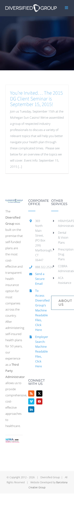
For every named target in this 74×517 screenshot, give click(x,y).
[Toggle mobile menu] (67, 8)
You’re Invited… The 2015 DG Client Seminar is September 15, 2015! (36, 98)
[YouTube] (39, 401)
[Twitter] (39, 393)
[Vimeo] (31, 401)
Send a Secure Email (40, 279)
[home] (14, 202)
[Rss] (31, 393)
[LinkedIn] (31, 409)
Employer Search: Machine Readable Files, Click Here (40, 351)
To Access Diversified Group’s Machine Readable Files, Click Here (40, 310)
